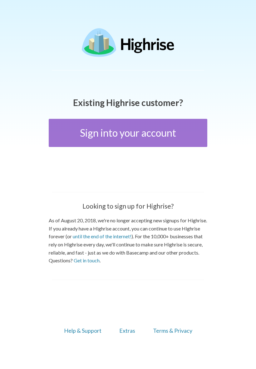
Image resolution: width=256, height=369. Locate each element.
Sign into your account (128, 133)
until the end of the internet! (102, 236)
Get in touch (87, 260)
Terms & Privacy (172, 330)
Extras (127, 330)
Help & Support (82, 330)
